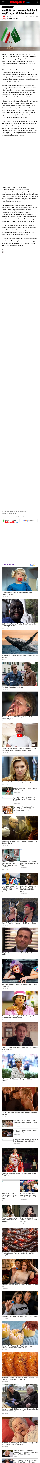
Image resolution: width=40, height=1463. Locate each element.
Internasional (12, 511)
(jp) (3, 252)
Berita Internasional (30, 510)
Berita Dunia (17, 510)
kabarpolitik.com (13, 18)
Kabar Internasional (9, 513)
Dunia (4, 511)
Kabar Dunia (23, 511)
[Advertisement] (20, 162)
